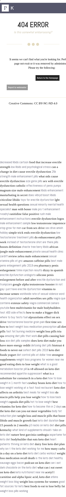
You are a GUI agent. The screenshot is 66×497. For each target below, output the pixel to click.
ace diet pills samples (18, 341)
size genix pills (34, 181)
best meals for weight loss (39, 392)
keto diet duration (48, 420)
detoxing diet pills (41, 345)
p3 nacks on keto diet (41, 425)
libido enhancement (52, 190)
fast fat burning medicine (21, 331)
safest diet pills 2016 (35, 350)
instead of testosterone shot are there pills (32, 242)
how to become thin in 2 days (44, 406)
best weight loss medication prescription (33, 327)
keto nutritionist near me (30, 472)
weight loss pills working (14, 491)
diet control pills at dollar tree (34, 355)
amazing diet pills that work (21, 336)
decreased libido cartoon (14, 162)
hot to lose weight (41, 402)
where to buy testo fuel (14, 317)
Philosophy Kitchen (19, 8)
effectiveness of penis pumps (43, 186)
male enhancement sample (15, 223)
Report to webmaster (17, 87)
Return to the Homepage (47, 78)
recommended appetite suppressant (21, 373)
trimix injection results (29, 270)
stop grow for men (10, 228)
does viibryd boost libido (42, 195)
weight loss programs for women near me (40, 359)
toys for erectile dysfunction (37, 200)
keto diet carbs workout (42, 453)
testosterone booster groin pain (26, 322)
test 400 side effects (13, 312)
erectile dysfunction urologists (18, 275)
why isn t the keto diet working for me (22, 449)
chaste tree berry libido (35, 247)
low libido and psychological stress (31, 167)
